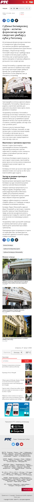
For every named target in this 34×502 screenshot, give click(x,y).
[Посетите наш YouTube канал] (21, 444)
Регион (16, 452)
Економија (18, 453)
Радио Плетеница (27, 479)
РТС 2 (11, 472)
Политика (10, 452)
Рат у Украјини (9, 455)
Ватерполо (13, 460)
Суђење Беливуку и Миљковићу (13, 252)
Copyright (12, 495)
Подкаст (15, 456)
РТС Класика (23, 473)
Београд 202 (17, 479)
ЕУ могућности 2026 (25, 456)
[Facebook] (4, 20)
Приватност (5, 495)
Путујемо (12, 465)
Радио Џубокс (21, 480)
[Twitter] (8, 20)
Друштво (11, 453)
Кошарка (16, 459)
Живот (12, 464)
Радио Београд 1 (14, 477)
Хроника (4, 453)
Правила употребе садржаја (24, 495)
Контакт (10, 484)
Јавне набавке (25, 484)
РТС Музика (18, 475)
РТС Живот (15, 473)
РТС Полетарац (27, 475)
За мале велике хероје (18, 468)
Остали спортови (12, 461)
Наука (14, 467)
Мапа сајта (27, 489)
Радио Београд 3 (7, 479)
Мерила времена (27, 453)
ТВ (2, 472)
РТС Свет (22, 472)
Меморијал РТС (22, 461)
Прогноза (7, 352)
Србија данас (28, 452)
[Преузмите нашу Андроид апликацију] (17, 431)
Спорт (5, 459)
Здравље (29, 465)
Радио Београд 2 (25, 477)
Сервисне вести (24, 455)
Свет (21, 452)
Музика (28, 464)
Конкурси (11, 485)
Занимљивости (20, 464)
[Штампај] (16, 20)
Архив (24, 481)
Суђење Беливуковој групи (11, 249)
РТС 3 (16, 472)
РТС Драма (7, 473)
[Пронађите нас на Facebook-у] (17, 444)
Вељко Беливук (8, 245)
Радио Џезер (17, 481)
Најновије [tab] (5, 357)
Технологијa (5, 465)
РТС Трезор (9, 475)
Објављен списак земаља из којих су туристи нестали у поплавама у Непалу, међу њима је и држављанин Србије (13, 397)
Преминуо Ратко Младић (9, 372)
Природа (19, 467)
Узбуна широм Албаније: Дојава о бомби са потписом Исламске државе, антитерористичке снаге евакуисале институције (13, 382)
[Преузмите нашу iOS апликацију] (17, 426)
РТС (5, 484)
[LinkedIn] (12, 20)
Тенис (22, 459)
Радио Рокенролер (10, 480)
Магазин (6, 464)
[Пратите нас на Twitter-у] (13, 444)
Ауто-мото (27, 460)
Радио (6, 477)
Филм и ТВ (7, 467)
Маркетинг (17, 484)
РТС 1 (6, 472)
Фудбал (10, 459)
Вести (4, 452)
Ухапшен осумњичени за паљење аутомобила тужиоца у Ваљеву (11, 366)
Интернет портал (20, 485)
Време (16, 455)
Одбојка (28, 459)
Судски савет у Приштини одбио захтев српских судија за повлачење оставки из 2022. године (13, 390)
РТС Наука (29, 472)
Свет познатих (21, 465)
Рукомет (5, 460)
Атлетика (20, 460)
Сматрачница (7, 456)
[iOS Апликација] (17, 409)
